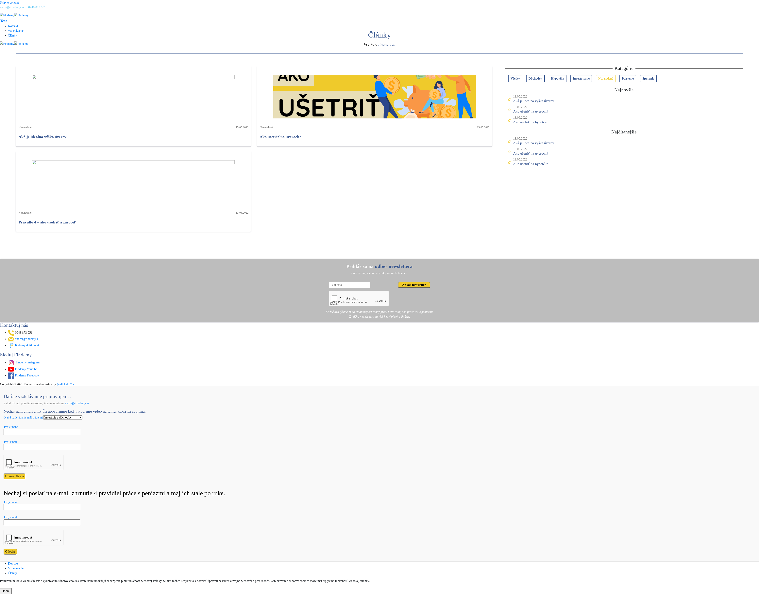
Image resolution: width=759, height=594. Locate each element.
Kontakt (13, 26)
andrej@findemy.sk (12, 7)
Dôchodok (535, 78)
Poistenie (628, 78)
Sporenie (648, 78)
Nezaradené (605, 78)
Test (3, 21)
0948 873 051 (37, 7)
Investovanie (581, 78)
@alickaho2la (65, 384)
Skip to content (9, 2)
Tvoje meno (11, 426)
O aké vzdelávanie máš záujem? (23, 417)
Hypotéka (557, 78)
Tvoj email (10, 441)
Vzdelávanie (16, 30)
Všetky (515, 78)
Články (12, 35)
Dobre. (6, 591)
